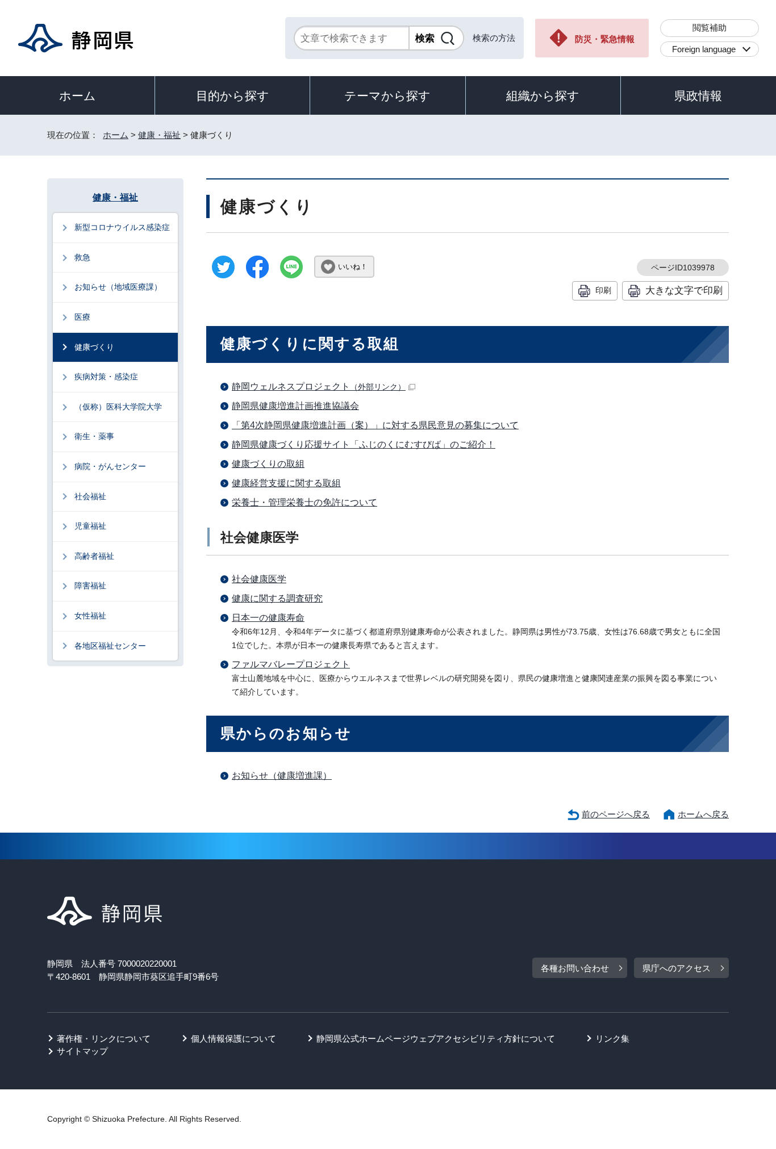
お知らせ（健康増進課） (282, 775)
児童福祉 (90, 525)
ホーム (77, 95)
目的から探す (232, 95)
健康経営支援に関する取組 (286, 483)
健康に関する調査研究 (277, 598)
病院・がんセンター (110, 466)
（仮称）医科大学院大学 (118, 406)
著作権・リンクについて (104, 1038)
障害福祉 (90, 585)
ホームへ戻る (703, 814)
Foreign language (704, 49)
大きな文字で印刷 (684, 290)
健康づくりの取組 (268, 464)
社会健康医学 (259, 579)
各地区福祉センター (110, 645)
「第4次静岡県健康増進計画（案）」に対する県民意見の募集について (375, 425)
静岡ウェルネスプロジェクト (319, 386)
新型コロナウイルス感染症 (122, 227)
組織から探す (542, 95)
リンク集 (612, 1038)
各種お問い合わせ (575, 968)
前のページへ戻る (616, 814)
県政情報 (698, 95)
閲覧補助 (709, 27)
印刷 (603, 290)
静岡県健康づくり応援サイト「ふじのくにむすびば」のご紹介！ (363, 444)
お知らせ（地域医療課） (118, 286)
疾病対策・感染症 (106, 376)
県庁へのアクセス (677, 968)
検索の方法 (494, 38)
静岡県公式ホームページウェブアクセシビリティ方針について (435, 1038)
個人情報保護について (233, 1038)
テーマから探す (387, 95)
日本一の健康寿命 (268, 617)
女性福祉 (90, 615)
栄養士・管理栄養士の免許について (304, 502)
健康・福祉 (159, 135)
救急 (82, 257)
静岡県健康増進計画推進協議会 (295, 406)
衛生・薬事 (94, 436)
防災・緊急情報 (605, 39)
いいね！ (353, 266)
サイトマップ (82, 1051)
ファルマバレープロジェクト (291, 664)
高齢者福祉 (94, 556)
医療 (82, 316)
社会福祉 (90, 496)
